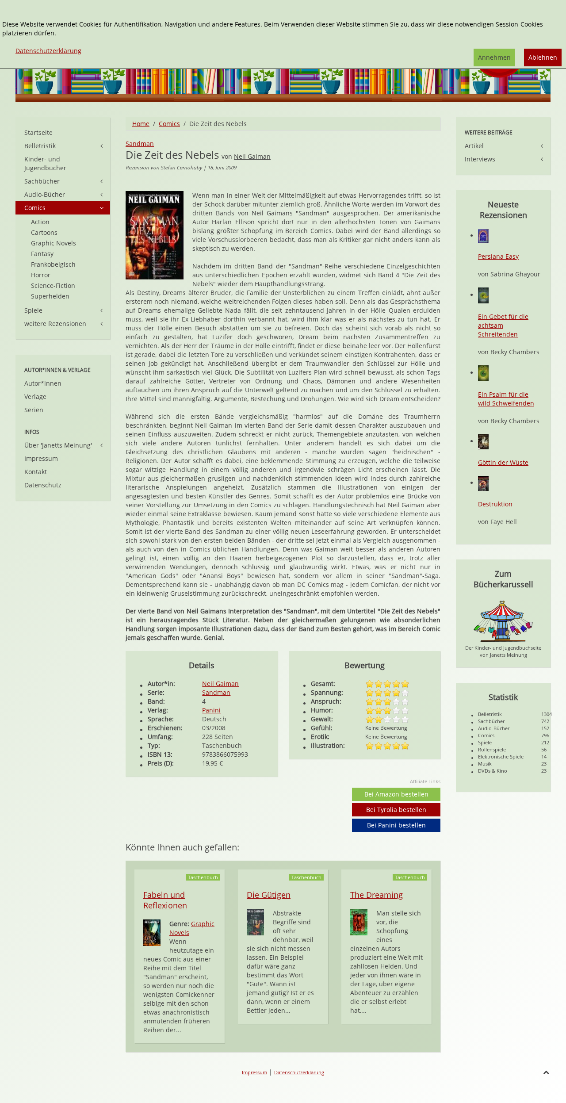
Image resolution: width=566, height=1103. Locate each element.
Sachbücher (42, 181)
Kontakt (35, 471)
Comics (169, 123)
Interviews (480, 159)
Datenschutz (42, 485)
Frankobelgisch (53, 264)
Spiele (33, 310)
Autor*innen (42, 383)
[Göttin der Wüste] (483, 441)
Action (40, 222)
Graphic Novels (53, 243)
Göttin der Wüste (503, 462)
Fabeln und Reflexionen (165, 900)
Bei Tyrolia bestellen (396, 809)
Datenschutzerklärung (299, 1072)
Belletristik (40, 146)
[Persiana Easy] (483, 235)
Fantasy (42, 253)
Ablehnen (542, 57)
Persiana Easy (498, 256)
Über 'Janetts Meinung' (58, 445)
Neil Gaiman (252, 156)
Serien (33, 410)
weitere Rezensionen (55, 323)
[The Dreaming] (358, 921)
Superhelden (50, 296)
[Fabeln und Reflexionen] (152, 932)
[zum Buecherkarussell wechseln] (503, 621)
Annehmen (494, 57)
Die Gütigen (269, 894)
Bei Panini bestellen (396, 825)
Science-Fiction (53, 285)
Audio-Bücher (44, 194)
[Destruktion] (483, 483)
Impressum (41, 458)
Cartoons (44, 232)
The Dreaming (376, 894)
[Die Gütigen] (255, 921)
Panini (211, 710)
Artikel (474, 146)
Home (140, 123)
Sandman (140, 143)
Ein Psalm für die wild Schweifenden (506, 398)
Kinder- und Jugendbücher (45, 163)
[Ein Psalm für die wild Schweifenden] (483, 372)
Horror (40, 275)
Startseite (38, 132)
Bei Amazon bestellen (396, 794)
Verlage (35, 396)
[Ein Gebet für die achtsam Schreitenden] (483, 295)
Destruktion (495, 504)
